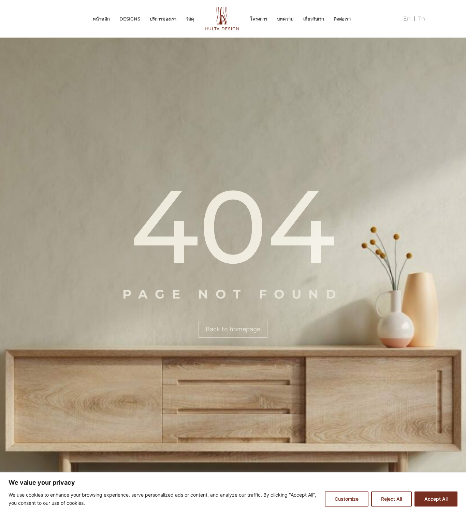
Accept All (436, 499)
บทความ (285, 19)
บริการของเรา (163, 19)
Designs (129, 19)
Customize (347, 499)
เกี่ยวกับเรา (313, 19)
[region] (233, 492)
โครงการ (258, 19)
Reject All (391, 499)
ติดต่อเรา (342, 19)
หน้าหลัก (101, 19)
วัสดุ (190, 19)
